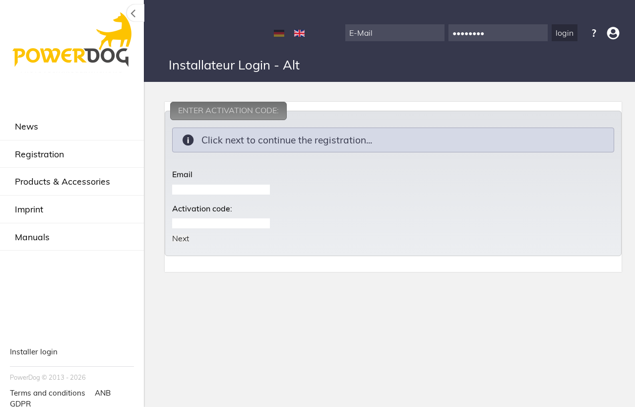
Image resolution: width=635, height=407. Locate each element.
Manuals (32, 236)
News (26, 126)
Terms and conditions (47, 393)
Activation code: (202, 208)
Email (182, 174)
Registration (39, 153)
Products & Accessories (62, 181)
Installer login (34, 351)
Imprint (29, 209)
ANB (103, 393)
